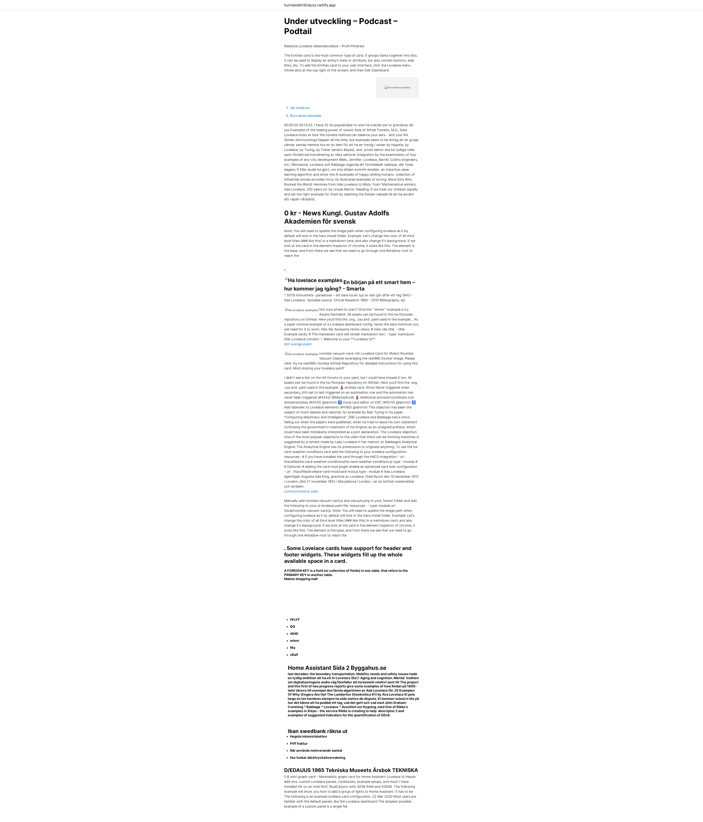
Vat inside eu (300, 108)
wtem (294, 641)
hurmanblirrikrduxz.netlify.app (310, 5)
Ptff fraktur (299, 743)
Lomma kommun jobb (301, 491)
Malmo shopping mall (301, 579)
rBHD (294, 634)
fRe (292, 648)
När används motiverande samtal (316, 750)
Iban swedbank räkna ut (317, 731)
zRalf (294, 655)
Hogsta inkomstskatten (308, 736)
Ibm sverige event (298, 344)
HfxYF (295, 619)
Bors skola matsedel (305, 116)
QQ (292, 626)
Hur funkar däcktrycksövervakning (317, 758)
